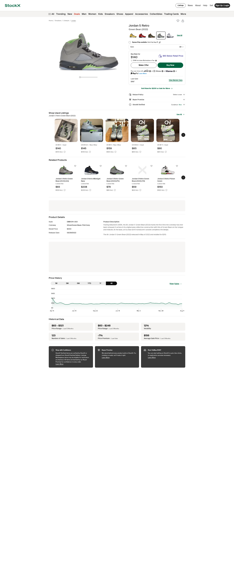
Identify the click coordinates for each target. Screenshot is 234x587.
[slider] (80, 77)
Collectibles (156, 14)
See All (179, 35)
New (70, 14)
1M (56, 283)
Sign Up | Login (222, 5)
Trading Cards (171, 14)
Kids (100, 14)
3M (67, 283)
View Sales (174, 284)
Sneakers (110, 14)
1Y (100, 283)
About (198, 6)
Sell (211, 5)
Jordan (73, 21)
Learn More (143, 73)
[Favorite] (178, 20)
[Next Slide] (183, 135)
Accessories (141, 14)
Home (51, 21)
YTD (89, 283)
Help (205, 5)
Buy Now (170, 65)
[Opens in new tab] (150, 71)
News (190, 5)
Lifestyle (66, 21)
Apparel (129, 14)
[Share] (182, 20)
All (53, 14)
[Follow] (75, 166)
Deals (77, 14)
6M (78, 283)
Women (92, 14)
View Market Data (175, 80)
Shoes (120, 14)
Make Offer (144, 65)
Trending (61, 14)
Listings (181, 5)
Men (84, 14)
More (183, 14)
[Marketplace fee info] (156, 61)
